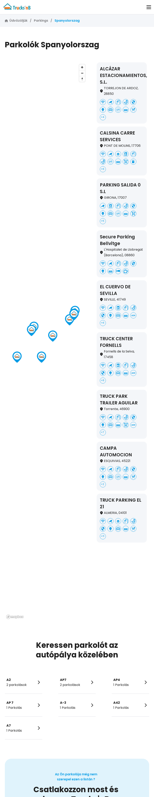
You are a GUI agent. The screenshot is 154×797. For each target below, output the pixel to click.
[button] (148, 7)
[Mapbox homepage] (15, 617)
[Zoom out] (82, 73)
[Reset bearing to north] (82, 79)
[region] (46, 341)
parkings (41, 20)
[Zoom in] (82, 67)
